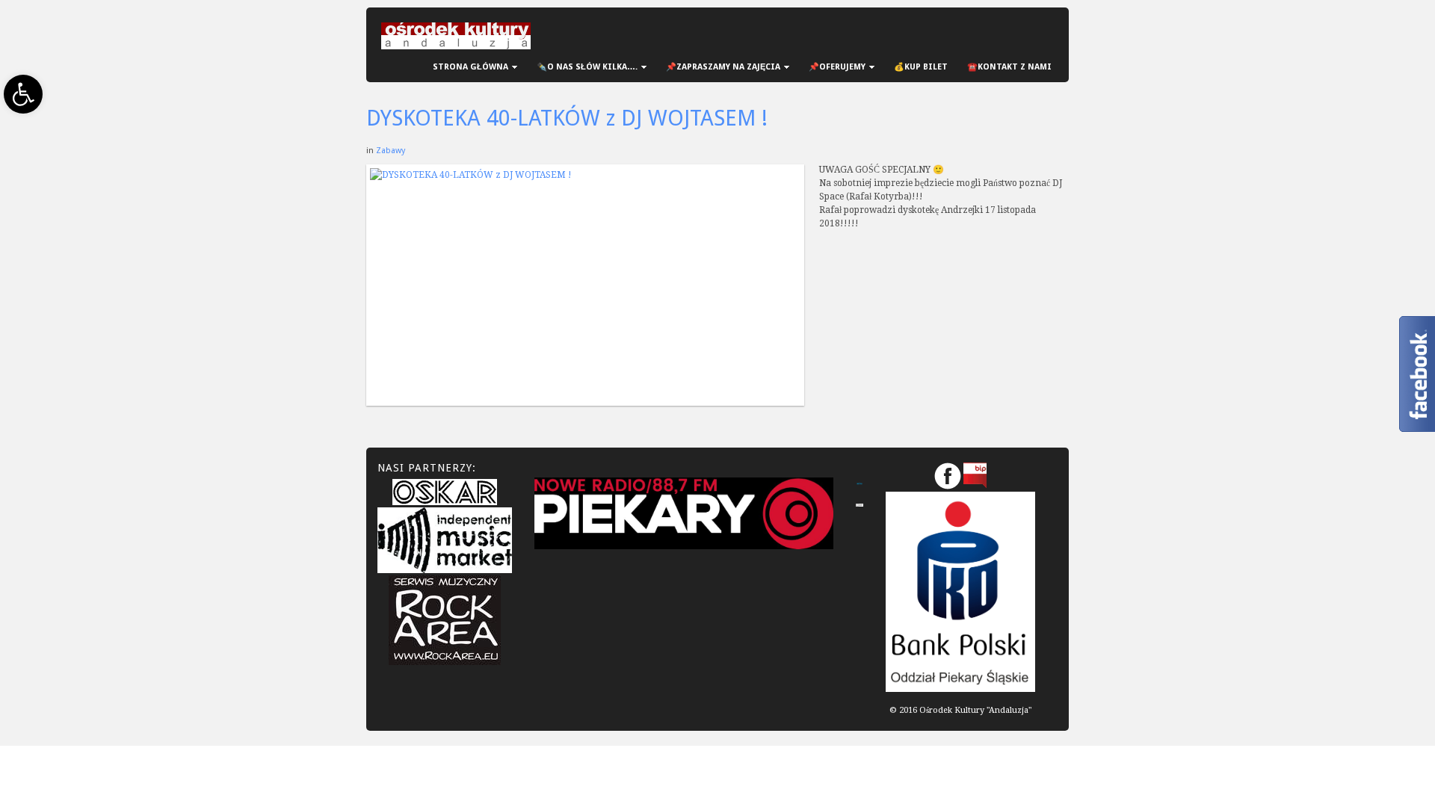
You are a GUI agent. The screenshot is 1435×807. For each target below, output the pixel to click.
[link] (23, 94)
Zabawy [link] (390, 150)
